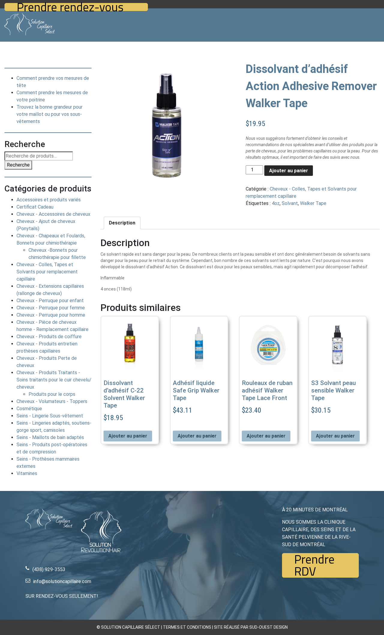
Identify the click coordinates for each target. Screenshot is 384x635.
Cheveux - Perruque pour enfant (50, 300)
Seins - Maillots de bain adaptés (50, 437)
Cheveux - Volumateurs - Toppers (51, 401)
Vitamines (26, 473)
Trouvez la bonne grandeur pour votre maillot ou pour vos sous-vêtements (49, 114)
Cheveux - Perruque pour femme (50, 308)
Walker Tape (313, 203)
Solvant (290, 203)
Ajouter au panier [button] (127, 436)
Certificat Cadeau (34, 207)
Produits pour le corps (51, 394)
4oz (276, 203)
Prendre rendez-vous (70, 7)
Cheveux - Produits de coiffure (49, 336)
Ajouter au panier (288, 170)
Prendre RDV (314, 565)
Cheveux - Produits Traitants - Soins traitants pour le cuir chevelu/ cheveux (54, 380)
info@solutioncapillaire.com (62, 581)
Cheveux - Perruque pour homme (50, 315)
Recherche (18, 165)
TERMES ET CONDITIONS (187, 627)
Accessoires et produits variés (48, 200)
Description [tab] (122, 223)
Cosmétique (29, 408)
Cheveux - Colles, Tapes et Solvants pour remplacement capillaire (47, 272)
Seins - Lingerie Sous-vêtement (49, 416)
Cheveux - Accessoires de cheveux (53, 214)
